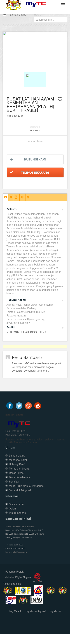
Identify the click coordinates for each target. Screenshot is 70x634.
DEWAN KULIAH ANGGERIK (26, 332)
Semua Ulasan (35, 141)
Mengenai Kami (18, 460)
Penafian (14, 481)
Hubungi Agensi (16, 299)
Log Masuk (15, 611)
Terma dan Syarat (19, 468)
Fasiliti (10, 327)
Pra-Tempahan (17, 513)
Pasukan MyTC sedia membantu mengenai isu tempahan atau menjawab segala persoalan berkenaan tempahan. (36, 366)
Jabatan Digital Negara (18, 577)
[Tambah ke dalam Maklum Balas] (60, 101)
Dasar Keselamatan (20, 477)
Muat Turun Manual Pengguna (26, 486)
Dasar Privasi (16, 473)
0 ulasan (35, 130)
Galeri (12, 508)
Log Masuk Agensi (35, 611)
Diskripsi (11, 209)
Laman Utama (18, 14)
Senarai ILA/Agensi (20, 490)
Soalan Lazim (16, 504)
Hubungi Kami (35, 159)
